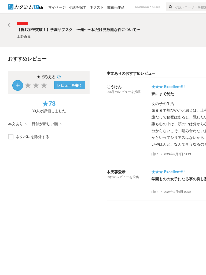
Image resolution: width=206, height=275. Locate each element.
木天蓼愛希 (116, 171)
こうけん (114, 86)
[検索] (170, 6)
